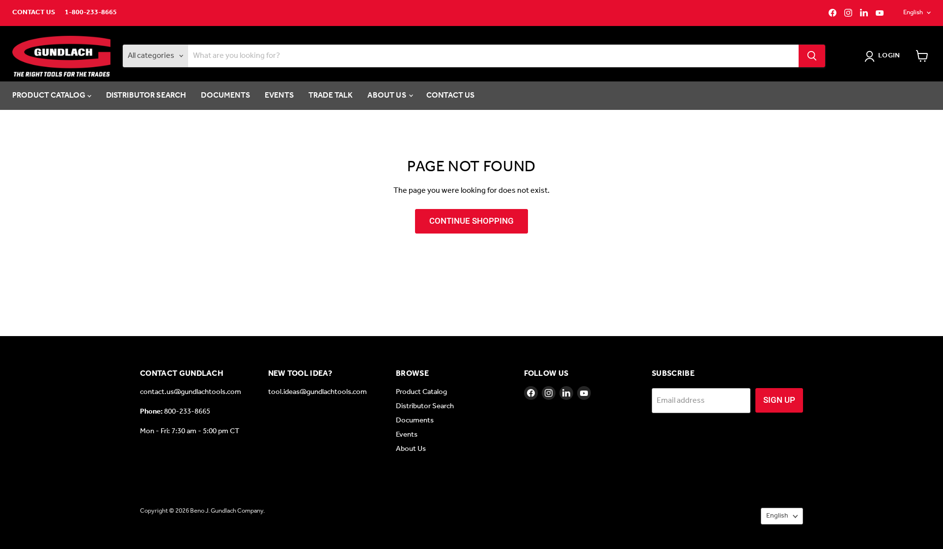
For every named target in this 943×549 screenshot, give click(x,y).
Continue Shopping (471, 221)
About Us (387, 95)
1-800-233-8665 (91, 13)
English (913, 12)
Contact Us (33, 13)
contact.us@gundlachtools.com (190, 392)
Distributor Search (146, 95)
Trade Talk (330, 95)
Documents (225, 95)
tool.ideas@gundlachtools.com (317, 392)
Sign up (779, 400)
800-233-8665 (187, 411)
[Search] (812, 56)
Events (279, 95)
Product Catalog (49, 95)
